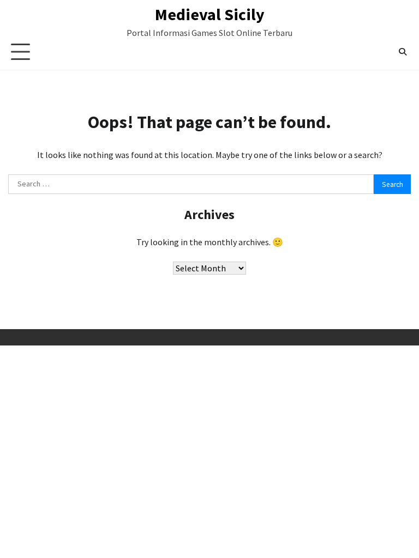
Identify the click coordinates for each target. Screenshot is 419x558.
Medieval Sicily (210, 14)
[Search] (402, 52)
